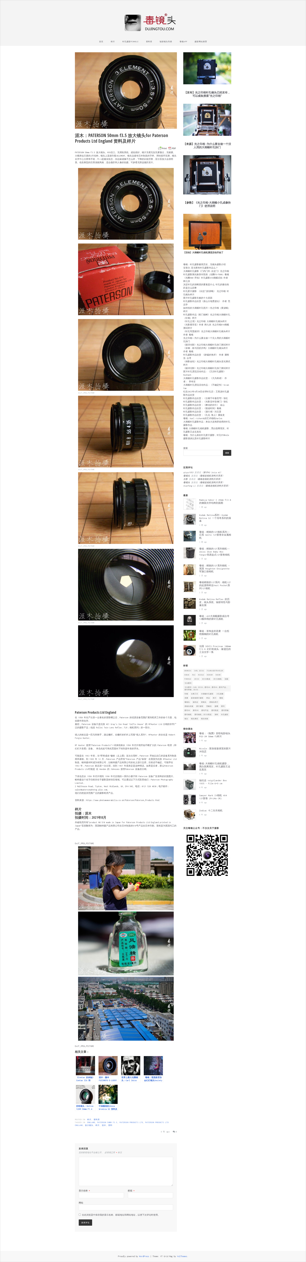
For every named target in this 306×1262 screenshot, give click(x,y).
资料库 (149, 42)
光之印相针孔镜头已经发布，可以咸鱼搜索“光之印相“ (211, 94)
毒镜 (221, 698)
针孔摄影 (224, 714)
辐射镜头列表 (166, 42)
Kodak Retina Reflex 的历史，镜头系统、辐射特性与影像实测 (214, 602)
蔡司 (223, 706)
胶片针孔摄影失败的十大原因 (197, 298)
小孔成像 (219, 694)
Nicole (201, 675)
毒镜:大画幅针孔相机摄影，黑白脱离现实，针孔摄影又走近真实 (214, 766)
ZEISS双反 (206, 679)
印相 (186, 694)
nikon (218, 675)
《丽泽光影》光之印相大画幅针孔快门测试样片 (206, 345)
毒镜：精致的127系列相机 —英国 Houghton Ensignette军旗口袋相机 (214, 568)
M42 (193, 675)
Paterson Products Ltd (131, 1122)
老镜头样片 (213, 702)
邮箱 (131, 1190)
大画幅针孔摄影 (207, 694)
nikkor (210, 675)
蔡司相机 (188, 714)
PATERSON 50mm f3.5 (107, 1122)
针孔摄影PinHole (130, 42)
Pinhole (188, 679)
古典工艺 (194, 694)
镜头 (186, 719)
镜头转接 (204, 719)
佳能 (226, 679)
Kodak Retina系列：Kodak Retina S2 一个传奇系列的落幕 (215, 518)
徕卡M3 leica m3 (211, 472)
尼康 (186, 698)
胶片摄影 (199, 706)
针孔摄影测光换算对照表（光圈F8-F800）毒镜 (206, 274)
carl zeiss (199, 671)
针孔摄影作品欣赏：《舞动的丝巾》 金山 (204, 405)
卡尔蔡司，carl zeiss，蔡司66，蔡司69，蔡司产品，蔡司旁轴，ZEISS (206, 688)
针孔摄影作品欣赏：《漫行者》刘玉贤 (202, 412)
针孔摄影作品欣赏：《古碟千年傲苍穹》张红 (205, 398)
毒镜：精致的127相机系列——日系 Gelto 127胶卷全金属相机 (215, 535)
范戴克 (209, 706)
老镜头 (203, 702)
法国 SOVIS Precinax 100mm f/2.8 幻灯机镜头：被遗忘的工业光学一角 (215, 649)
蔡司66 (187, 710)
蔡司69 (195, 710)
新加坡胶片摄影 (197, 698)
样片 (113, 42)
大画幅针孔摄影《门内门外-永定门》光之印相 (206, 271)
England (91, 1122)
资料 (110, 1125)
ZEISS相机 (217, 679)
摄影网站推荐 (201, 42)
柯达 (208, 698)
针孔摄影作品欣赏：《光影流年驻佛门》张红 (205, 401)
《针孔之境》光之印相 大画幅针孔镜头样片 (205, 321)
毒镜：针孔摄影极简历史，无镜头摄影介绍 (204, 264)
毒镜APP (183, 42)
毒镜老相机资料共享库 (211, 476)
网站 (81, 1203)
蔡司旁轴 (225, 710)
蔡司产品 (204, 710)
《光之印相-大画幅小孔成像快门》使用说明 (213, 204)
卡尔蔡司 (188, 683)
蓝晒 (216, 706)
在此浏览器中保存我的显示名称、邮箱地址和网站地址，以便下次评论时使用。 (121, 1215)
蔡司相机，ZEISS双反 (203, 714)
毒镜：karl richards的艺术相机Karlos (202, 418)
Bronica (188, 671)
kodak (187, 675)
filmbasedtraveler (215, 671)
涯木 (104, 1125)
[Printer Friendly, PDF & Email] (167, 148)
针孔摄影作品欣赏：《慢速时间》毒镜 (202, 408)
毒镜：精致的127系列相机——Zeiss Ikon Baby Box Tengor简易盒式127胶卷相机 (214, 551)
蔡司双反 (215, 710)
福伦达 (195, 702)
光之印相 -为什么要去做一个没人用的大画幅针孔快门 (212, 145)
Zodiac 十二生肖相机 (210, 810)
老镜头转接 (189, 706)
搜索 (185, 448)
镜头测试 (194, 719)
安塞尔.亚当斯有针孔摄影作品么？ (200, 268)
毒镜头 (187, 702)
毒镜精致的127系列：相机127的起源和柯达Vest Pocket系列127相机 (215, 585)
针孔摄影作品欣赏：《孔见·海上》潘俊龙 (204, 415)
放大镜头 (89, 1125)
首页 (101, 42)
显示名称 (84, 1190)
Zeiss (196, 679)
